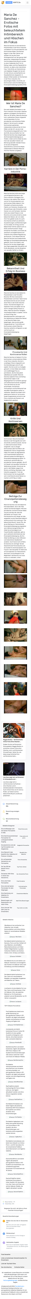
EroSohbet (18, 956)
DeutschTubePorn (18, 1191)
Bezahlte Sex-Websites (23, 853)
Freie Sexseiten (5, 1254)
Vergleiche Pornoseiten (23, 845)
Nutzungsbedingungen (10, 1280)
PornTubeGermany (18, 1025)
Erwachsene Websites (22, 893)
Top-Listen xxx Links (22, 908)
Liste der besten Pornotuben (23, 887)
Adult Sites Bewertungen (22, 900)
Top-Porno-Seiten (21, 867)
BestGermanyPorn (18, 1060)
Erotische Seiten (19, 1267)
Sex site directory (6, 1267)
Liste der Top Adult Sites (8, 1263)
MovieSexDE (18, 1042)
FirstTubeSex (18, 1117)
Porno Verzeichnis (22, 859)
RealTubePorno (18, 1099)
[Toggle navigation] (27, 2)
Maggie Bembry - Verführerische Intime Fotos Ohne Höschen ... (13, 740)
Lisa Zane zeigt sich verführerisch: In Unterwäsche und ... (13, 778)
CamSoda (18, 984)
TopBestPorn (18, 1137)
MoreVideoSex (18, 1154)
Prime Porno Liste (22, 829)
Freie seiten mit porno (24, 837)
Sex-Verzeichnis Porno (22, 874)
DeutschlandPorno (18, 1174)
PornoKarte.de (19, 1286)
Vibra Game (18, 936)
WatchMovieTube (18, 1082)
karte (13, 2)
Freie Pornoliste (21, 881)
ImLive (18, 970)
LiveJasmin (18, 1001)
